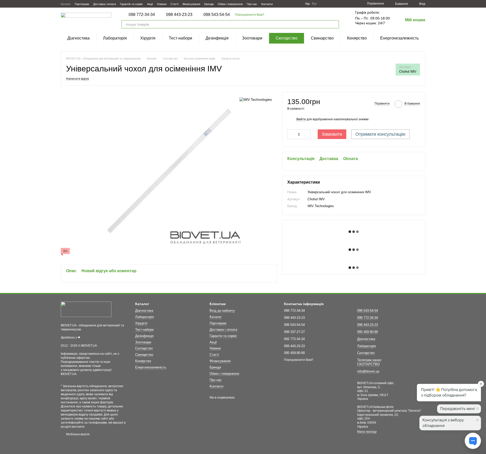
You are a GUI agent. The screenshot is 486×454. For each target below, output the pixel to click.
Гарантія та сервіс (131, 4)
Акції (150, 4)
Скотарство (286, 38)
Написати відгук (77, 79)
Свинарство (322, 38)
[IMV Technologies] (255, 99)
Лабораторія (115, 38)
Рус (314, 3)
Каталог (66, 4)
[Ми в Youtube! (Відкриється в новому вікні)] (286, 4)
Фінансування (191, 4)
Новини (162, 4)
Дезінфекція (217, 38)
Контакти (267, 4)
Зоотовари (252, 38)
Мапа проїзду (367, 431)
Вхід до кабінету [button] (222, 310)
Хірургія (147, 38)
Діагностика (78, 38)
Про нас (252, 4)
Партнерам (82, 4)
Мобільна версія (77, 434)
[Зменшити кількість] (291, 134)
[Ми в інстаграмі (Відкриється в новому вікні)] (292, 4)
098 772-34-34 (142, 15)
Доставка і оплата (104, 4)
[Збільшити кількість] (306, 134)
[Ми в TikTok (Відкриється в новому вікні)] (298, 4)
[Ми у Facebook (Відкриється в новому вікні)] (280, 4)
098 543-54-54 (217, 15)
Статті (174, 4)
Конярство (357, 38)
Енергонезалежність (399, 38)
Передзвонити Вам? (249, 14)
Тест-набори (180, 38)
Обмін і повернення (230, 4)
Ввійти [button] (301, 119)
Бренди (209, 4)
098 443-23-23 (179, 15)
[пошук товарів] (335, 24)
